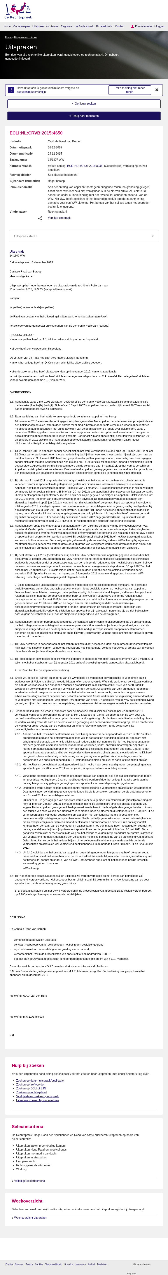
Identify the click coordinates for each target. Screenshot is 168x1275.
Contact (119, 26)
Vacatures (81, 1264)
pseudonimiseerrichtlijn (31, 91)
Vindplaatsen (18, 211)
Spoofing (69, 1264)
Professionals (104, 26)
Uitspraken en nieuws (45, 26)
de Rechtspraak (84, 26)
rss (154, 1264)
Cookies (39, 1264)
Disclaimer (102, 1264)
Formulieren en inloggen (149, 26)
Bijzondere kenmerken (25, 181)
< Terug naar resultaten (84, 115)
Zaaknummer (18, 159)
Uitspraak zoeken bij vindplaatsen (37, 1100)
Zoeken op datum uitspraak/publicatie (40, 1080)
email (160, 1264)
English (9, 1264)
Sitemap (19, 1264)
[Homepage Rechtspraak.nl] (16, 10)
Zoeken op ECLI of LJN (31, 1088)
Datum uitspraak (21, 147)
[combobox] (84, 236)
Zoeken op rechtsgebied (31, 1092)
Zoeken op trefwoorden (30, 1084)
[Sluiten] (156, 90)
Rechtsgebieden (20, 174)
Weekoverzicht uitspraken (30, 1217)
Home (7, 26)
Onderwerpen (21, 26)
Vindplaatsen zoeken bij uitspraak (37, 1096)
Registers (66, 26)
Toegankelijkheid (53, 1264)
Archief (91, 1264)
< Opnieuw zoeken (84, 103)
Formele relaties (21, 165)
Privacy (29, 1264)
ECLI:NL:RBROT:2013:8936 (84, 165)
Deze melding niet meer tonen (130, 90)
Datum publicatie (21, 153)
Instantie (15, 141)
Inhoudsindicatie (21, 187)
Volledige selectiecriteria (29, 1180)
